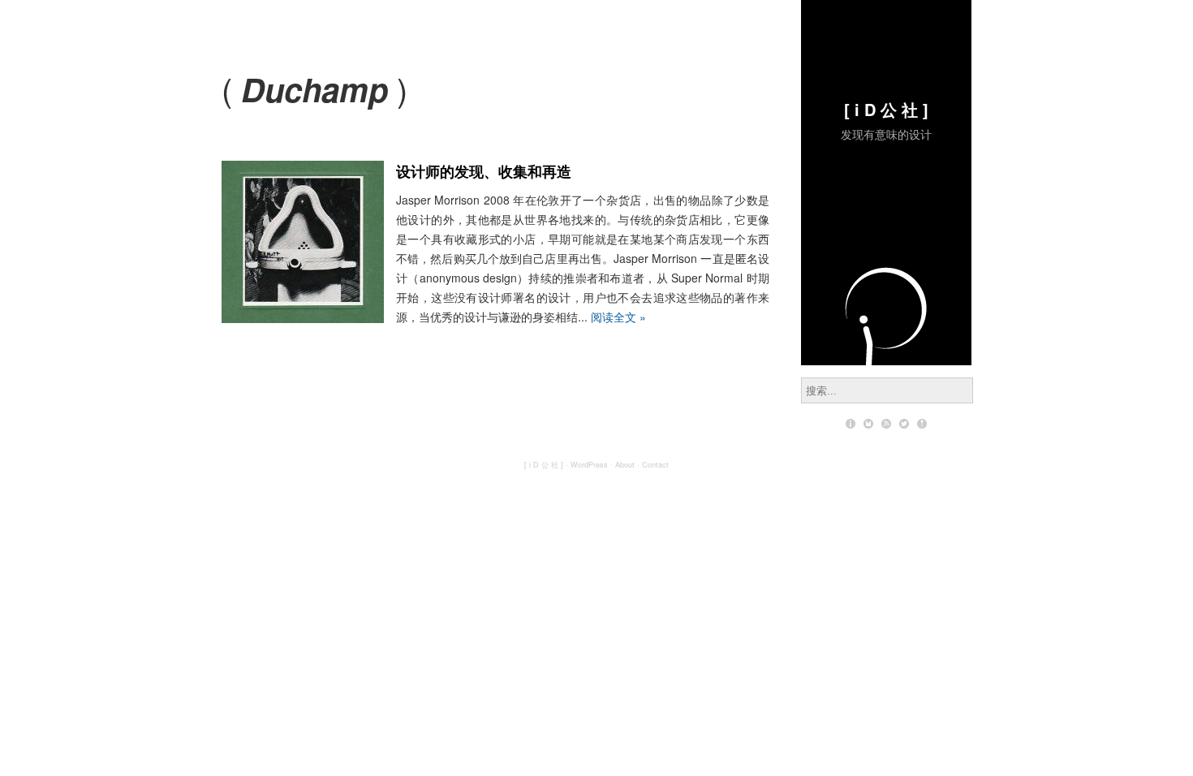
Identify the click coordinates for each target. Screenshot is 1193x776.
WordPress (589, 464)
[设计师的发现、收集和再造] (303, 318)
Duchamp (314, 89)
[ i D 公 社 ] (886, 109)
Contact (655, 464)
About (625, 464)
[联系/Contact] (868, 424)
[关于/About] (850, 424)
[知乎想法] (922, 424)
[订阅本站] (886, 424)
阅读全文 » (618, 316)
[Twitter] (904, 424)
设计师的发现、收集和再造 (483, 171)
